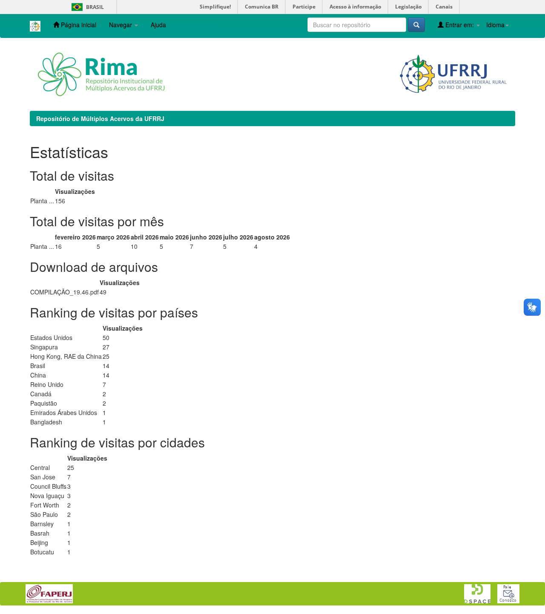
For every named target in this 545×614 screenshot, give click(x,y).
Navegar (121, 24)
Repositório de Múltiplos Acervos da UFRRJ (100, 118)
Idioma (495, 24)
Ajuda (158, 24)
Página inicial (77, 24)
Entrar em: (460, 24)
